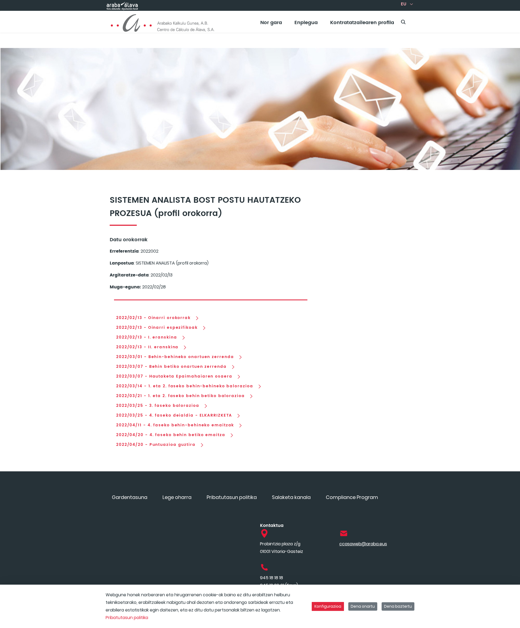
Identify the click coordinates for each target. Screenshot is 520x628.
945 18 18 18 (271, 578)
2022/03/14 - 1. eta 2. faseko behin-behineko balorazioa (184, 386)
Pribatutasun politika (127, 617)
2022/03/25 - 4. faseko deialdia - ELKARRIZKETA (174, 415)
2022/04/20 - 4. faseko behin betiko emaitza (170, 435)
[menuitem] (271, 24)
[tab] (210, 297)
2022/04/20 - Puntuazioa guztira (156, 444)
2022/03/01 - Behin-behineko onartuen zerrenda (175, 357)
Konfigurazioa (327, 606)
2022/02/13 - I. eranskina (146, 337)
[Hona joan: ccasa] (163, 22)
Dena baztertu (398, 606)
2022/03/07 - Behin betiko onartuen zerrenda (171, 366)
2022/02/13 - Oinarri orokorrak (153, 318)
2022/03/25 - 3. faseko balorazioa (157, 405)
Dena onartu (363, 606)
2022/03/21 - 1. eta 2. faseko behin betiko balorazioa (180, 396)
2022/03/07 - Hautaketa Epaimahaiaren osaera (174, 376)
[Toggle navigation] (506, 20)
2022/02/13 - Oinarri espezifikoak (157, 327)
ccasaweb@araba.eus (363, 544)
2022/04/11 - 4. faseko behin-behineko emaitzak (175, 425)
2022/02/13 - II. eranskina (147, 347)
